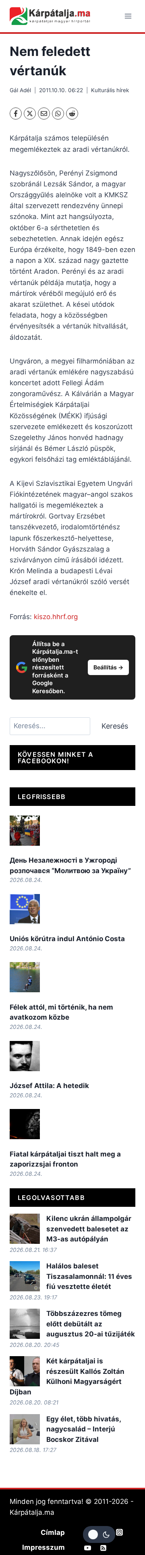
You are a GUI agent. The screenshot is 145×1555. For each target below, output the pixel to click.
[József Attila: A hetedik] (25, 1056)
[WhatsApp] (58, 113)
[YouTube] (88, 1548)
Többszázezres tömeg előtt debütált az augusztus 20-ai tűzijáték (90, 1323)
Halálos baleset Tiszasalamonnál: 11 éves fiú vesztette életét (89, 1276)
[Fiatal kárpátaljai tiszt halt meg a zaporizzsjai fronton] (25, 1124)
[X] (30, 113)
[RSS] (103, 1548)
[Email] (44, 113)
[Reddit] (72, 113)
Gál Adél (20, 90)
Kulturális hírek (110, 90)
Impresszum (43, 1547)
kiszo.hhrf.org (56, 617)
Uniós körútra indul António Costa (67, 939)
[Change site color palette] (99, 1534)
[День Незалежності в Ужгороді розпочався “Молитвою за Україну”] (25, 831)
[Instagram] (119, 1532)
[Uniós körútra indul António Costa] (25, 909)
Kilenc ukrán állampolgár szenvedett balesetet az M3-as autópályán (88, 1228)
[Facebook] (16, 113)
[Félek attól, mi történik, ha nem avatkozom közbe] (25, 977)
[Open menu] (127, 16)
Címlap (53, 1532)
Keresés (115, 726)
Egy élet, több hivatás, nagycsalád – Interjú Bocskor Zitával (83, 1429)
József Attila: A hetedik (49, 1086)
